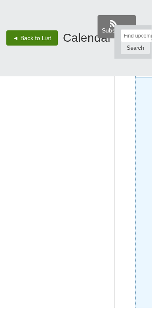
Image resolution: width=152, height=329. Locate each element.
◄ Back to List (32, 38)
